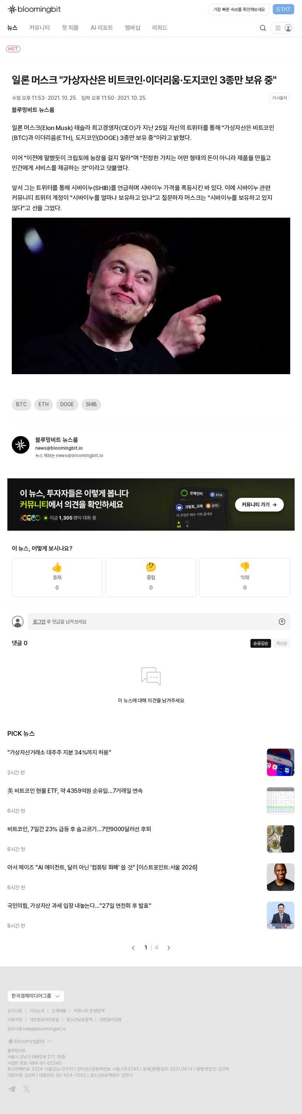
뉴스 (12, 27)
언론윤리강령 (110, 1019)
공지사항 (14, 1010)
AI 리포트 (102, 27)
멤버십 (132, 27)
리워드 (160, 27)
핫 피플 (70, 27)
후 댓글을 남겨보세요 (60, 622)
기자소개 (36, 1010)
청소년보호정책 (79, 1019)
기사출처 (279, 98)
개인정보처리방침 (44, 1019)
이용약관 (14, 1019)
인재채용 (59, 1010)
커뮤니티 (39, 27)
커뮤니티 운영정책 (89, 1010)
